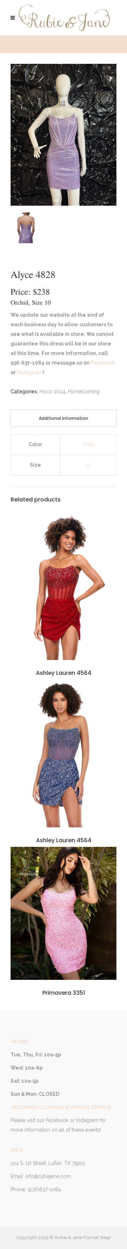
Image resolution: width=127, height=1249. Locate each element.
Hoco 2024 (52, 391)
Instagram (29, 372)
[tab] (63, 418)
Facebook (102, 363)
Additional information (63, 418)
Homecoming (83, 391)
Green (88, 444)
